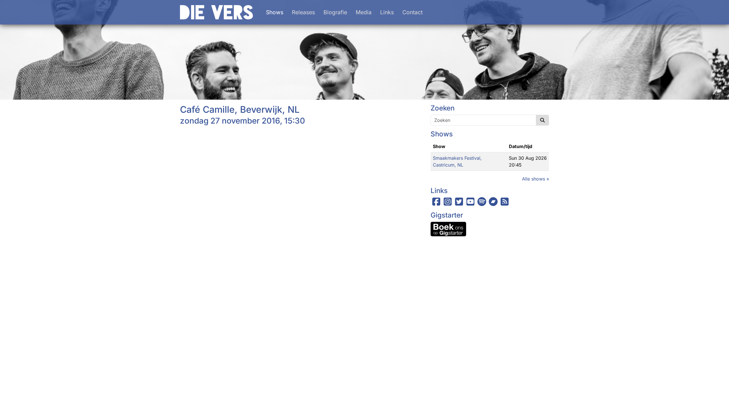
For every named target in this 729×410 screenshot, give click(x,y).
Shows (274, 12)
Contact (412, 12)
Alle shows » (535, 179)
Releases (303, 12)
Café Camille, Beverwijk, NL (240, 109)
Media (364, 12)
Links (387, 12)
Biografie (335, 12)
